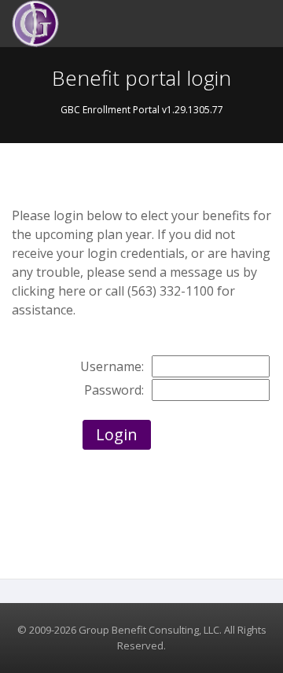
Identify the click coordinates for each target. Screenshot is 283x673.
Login (117, 434)
